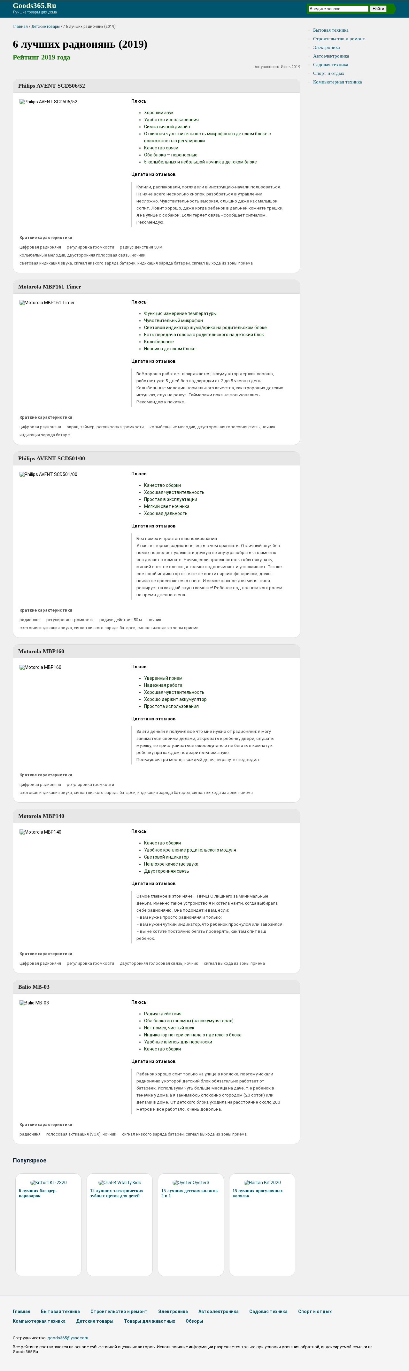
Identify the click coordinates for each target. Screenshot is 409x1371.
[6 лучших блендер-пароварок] (48, 1182)
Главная (20, 26)
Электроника (326, 47)
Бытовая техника (331, 30)
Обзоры (194, 1321)
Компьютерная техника (337, 81)
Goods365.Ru (34, 6)
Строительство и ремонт (339, 38)
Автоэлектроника (331, 56)
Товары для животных (149, 1321)
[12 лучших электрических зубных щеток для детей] (119, 1182)
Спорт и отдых (328, 73)
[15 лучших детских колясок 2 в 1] (191, 1182)
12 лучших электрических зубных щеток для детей (116, 1193)
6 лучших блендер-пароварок (38, 1193)
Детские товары (45, 26)
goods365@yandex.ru (68, 1337)
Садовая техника (330, 64)
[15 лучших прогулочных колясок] (262, 1182)
